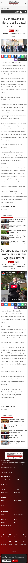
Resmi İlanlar (23, 544)
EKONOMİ (4, 514)
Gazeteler (17, 487)
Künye (16, 503)
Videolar (10, 537)
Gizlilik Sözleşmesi (6, 503)
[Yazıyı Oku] (19, 59)
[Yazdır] (15, 59)
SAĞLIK (16, 519)
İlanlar (16, 544)
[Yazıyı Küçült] (22, 59)
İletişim (3, 506)
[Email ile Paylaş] (25, 56)
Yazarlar (3, 537)
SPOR (16, 522)
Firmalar (10, 544)
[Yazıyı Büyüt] (25, 59)
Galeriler (16, 537)
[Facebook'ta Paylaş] (12, 56)
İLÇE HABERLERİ (18, 517)
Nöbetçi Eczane (5, 487)
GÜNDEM (4, 517)
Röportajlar (24, 537)
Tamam (15, 560)
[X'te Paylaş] (15, 56)
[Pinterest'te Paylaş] (2, 56)
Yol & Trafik (4, 490)
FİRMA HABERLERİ (19, 514)
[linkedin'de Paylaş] (19, 56)
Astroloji (17, 490)
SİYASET (4, 522)
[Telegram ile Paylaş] (6, 56)
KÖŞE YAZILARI (5, 519)
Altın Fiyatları (5, 492)
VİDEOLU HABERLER (6, 525)
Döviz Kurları (17, 492)
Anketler (3, 544)
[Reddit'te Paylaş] (9, 56)
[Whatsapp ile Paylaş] (22, 56)
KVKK (3, 500)
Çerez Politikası (18, 500)
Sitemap (14, 551)
